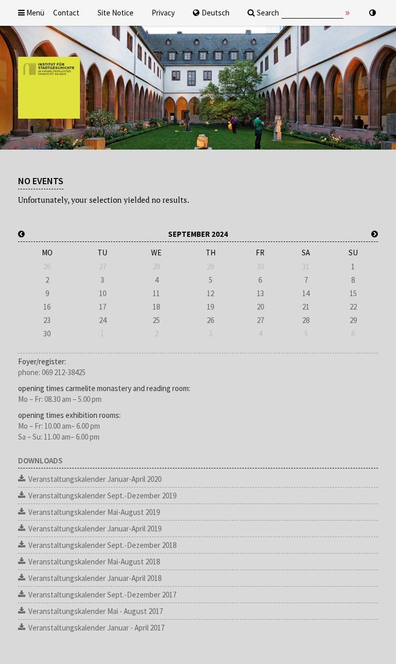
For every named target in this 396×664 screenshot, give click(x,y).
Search (268, 13)
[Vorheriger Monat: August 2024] (21, 234)
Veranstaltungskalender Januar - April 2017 (96, 628)
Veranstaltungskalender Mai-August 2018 (94, 561)
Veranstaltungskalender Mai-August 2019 (94, 512)
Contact (66, 13)
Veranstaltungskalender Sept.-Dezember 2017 (102, 595)
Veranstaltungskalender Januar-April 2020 (94, 479)
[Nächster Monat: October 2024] (374, 234)
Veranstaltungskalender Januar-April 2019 (94, 528)
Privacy (163, 13)
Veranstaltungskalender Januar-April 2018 (94, 578)
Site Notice (115, 13)
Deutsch (215, 13)
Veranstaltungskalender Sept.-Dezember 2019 (102, 495)
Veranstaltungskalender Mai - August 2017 (95, 611)
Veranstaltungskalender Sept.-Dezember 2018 (102, 545)
